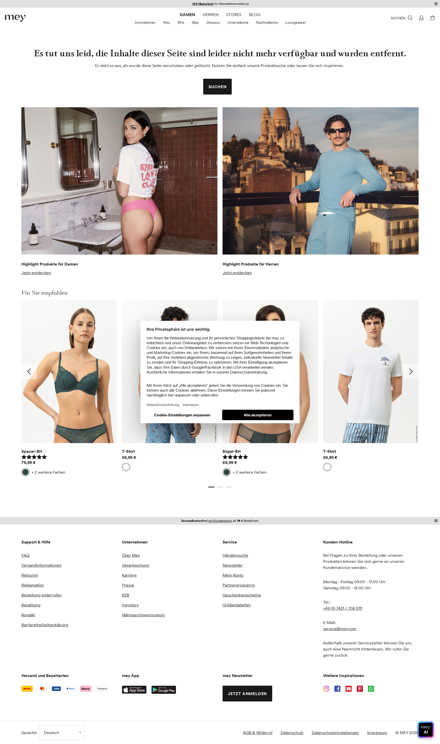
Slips (195, 22)
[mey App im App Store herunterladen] (134, 690)
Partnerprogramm (239, 585)
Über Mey (131, 555)
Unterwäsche (238, 22)
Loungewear (295, 22)
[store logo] (15, 18)
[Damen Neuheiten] (119, 181)
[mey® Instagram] (326, 689)
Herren (210, 14)
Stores (233, 14)
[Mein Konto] (421, 18)
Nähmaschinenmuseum (143, 614)
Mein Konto (233, 575)
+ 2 (48, 472)
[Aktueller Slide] (211, 487)
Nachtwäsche (267, 22)
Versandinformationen (41, 565)
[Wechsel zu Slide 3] (229, 487)
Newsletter (233, 565)
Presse (128, 585)
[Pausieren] (436, 4)
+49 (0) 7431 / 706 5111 (342, 608)
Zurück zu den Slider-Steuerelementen (56, 481)
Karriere (129, 575)
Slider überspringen (33, 292)
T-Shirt (128, 451)
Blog (254, 14)
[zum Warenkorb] (432, 18)
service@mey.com (339, 628)
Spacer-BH (31, 451)
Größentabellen (237, 604)
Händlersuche (235, 555)
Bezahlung (30, 604)
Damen (187, 14)
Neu (166, 22)
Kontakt (28, 614)
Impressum (377, 732)
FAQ (25, 555)
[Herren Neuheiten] (321, 181)
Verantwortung (135, 565)
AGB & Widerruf (257, 732)
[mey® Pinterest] (360, 689)
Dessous (213, 22)
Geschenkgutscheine (242, 594)
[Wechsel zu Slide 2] (220, 487)
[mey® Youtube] (349, 689)
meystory (130, 604)
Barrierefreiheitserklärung (44, 624)
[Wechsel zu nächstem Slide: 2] (411, 371)
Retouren (29, 575)
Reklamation (32, 585)
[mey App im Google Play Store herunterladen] (164, 690)
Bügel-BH (232, 451)
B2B (125, 594)
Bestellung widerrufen (41, 594)
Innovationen (145, 22)
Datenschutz (292, 732)
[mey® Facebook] (337, 689)
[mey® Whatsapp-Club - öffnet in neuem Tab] (371, 689)
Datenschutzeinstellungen (335, 732)
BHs (181, 22)
